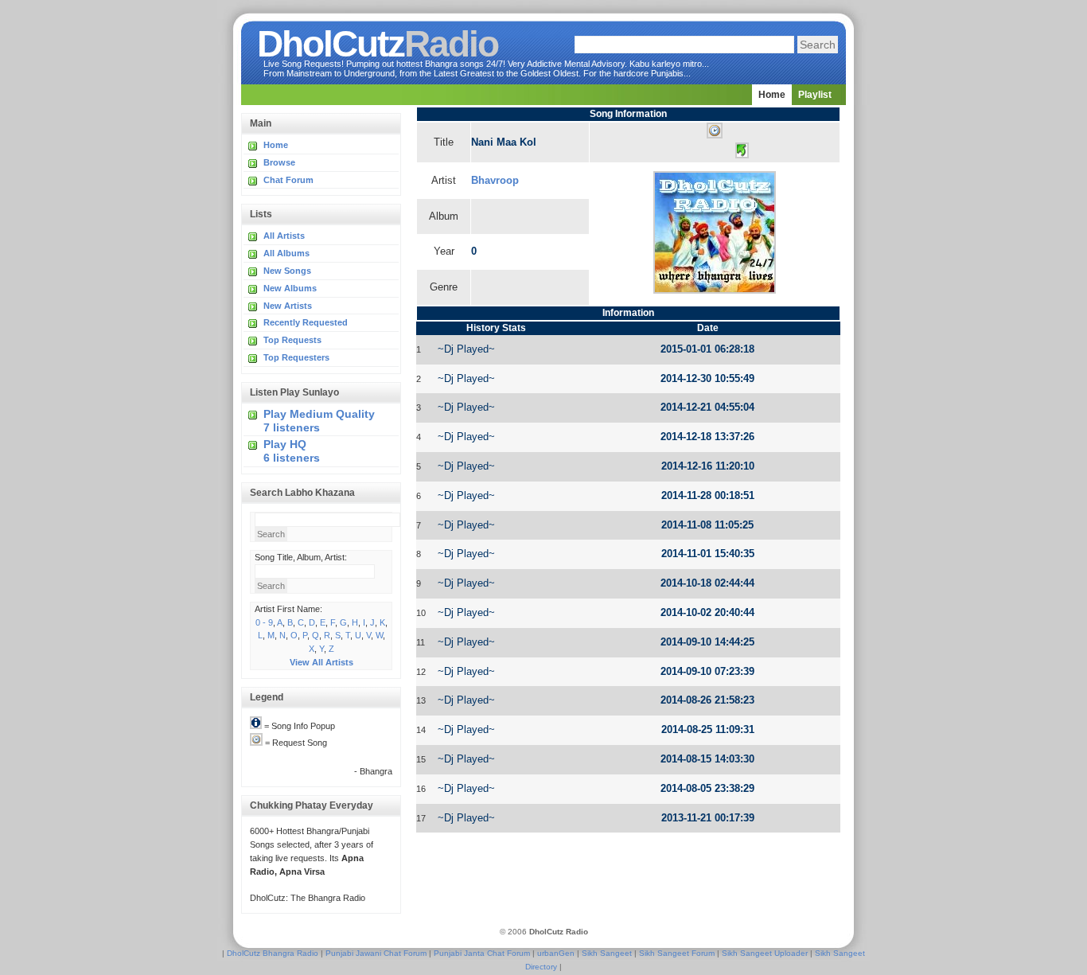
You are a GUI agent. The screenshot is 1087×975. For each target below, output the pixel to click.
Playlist (815, 94)
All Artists (284, 235)
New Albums (290, 288)
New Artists (287, 305)
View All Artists (321, 662)
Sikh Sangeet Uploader (765, 953)
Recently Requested (305, 322)
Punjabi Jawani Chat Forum (376, 953)
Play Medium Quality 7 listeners (319, 421)
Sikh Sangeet (607, 953)
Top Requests (292, 340)
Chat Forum (288, 180)
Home (771, 94)
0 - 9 (264, 622)
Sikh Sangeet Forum (677, 953)
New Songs (287, 270)
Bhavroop (495, 180)
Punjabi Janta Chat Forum (482, 953)
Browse (279, 162)
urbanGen (556, 953)
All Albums (286, 253)
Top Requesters (296, 357)
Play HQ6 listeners (291, 451)
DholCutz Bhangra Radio (272, 953)
